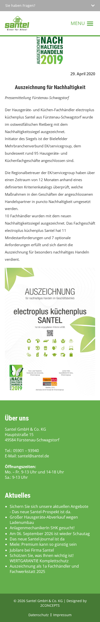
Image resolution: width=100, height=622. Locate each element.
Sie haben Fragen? (20, 5)
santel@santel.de (33, 456)
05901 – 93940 (26, 450)
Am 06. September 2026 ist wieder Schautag (50, 533)
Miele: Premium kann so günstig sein (43, 544)
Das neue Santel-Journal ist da (37, 539)
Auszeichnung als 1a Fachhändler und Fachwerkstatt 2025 (44, 568)
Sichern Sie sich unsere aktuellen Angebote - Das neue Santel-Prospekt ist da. (49, 509)
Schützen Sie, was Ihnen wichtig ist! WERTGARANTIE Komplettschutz (42, 558)
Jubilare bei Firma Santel (32, 550)
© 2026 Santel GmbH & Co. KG (39, 600)
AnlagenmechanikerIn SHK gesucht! (42, 527)
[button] (50, 5)
